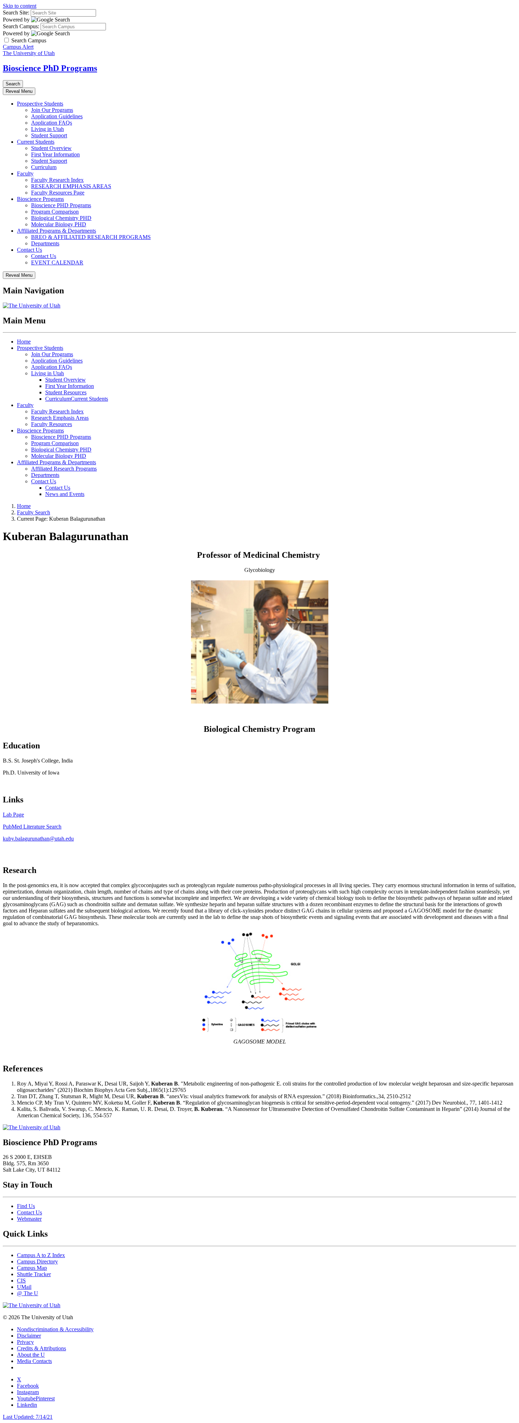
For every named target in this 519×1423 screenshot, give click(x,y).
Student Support (49, 135)
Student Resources (65, 392)
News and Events (64, 494)
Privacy (25, 1342)
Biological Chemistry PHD (61, 218)
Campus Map (32, 1268)
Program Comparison (55, 212)
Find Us (26, 1206)
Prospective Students (40, 104)
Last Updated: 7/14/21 (28, 1417)
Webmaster (29, 1219)
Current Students (35, 142)
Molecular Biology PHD (58, 224)
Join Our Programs (52, 110)
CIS (21, 1281)
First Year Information (55, 154)
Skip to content (19, 6)
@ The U (27, 1293)
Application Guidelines (57, 116)
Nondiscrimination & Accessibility (55, 1329)
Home (24, 342)
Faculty (25, 174)
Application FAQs (51, 123)
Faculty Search (33, 512)
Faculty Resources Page (57, 193)
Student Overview (51, 148)
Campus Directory (37, 1261)
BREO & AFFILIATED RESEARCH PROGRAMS (91, 237)
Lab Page (13, 815)
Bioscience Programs (40, 199)
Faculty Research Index (57, 180)
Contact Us (29, 250)
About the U (31, 1355)
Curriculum (43, 167)
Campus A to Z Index (41, 1255)
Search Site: (16, 13)
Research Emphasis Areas (60, 418)
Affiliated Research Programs (64, 469)
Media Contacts (34, 1361)
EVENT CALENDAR (57, 262)
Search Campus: (21, 26)
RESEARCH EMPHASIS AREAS (71, 186)
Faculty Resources (51, 424)
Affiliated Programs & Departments (56, 231)
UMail (24, 1287)
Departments (45, 243)
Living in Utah (47, 129)
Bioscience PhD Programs (50, 68)
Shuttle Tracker (34, 1274)
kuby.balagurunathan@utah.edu (38, 839)
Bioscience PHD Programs (61, 205)
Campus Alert (18, 47)
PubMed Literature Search (32, 827)
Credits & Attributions (41, 1348)
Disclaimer (29, 1336)
